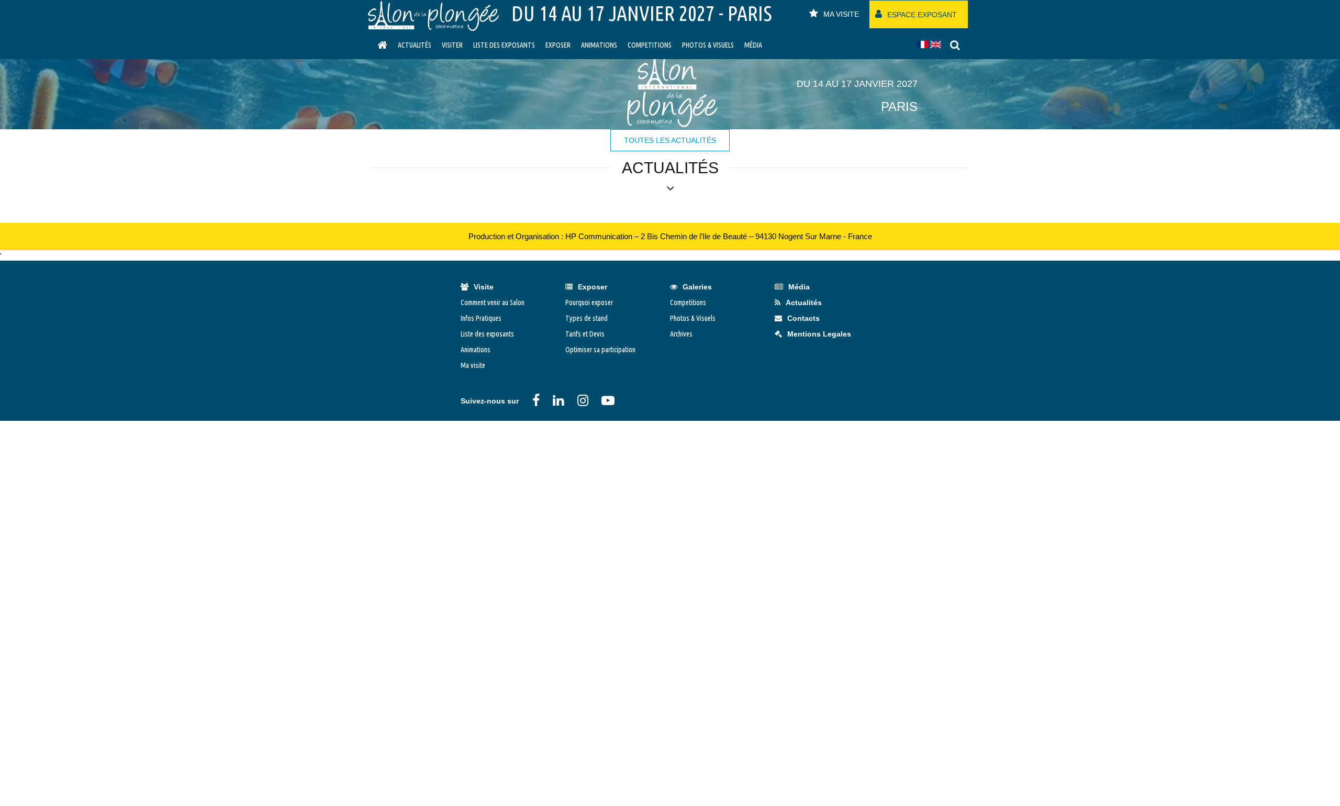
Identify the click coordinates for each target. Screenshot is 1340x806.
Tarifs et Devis (585, 334)
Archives (681, 334)
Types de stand (586, 318)
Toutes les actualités (670, 140)
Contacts (803, 318)
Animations (599, 45)
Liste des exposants (504, 45)
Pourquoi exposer (589, 302)
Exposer (558, 45)
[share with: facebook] (536, 400)
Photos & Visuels (708, 45)
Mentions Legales (819, 334)
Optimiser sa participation (600, 349)
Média (753, 45)
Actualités (414, 45)
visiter (452, 45)
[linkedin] (558, 400)
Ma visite (473, 365)
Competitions (650, 45)
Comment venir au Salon (492, 302)
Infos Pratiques (481, 318)
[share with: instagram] (582, 400)
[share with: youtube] (608, 400)
